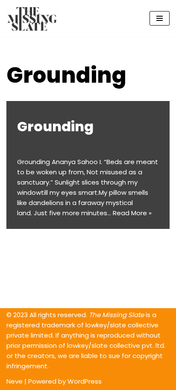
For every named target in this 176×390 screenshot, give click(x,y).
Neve (14, 381)
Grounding (55, 126)
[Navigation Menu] (160, 18)
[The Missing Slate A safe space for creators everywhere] (32, 18)
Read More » (132, 212)
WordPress (84, 381)
